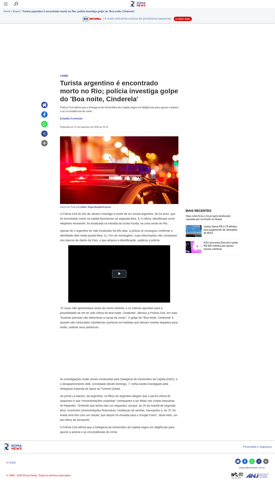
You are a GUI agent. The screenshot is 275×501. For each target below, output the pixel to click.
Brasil (16, 11)
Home (7, 11)
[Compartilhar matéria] (44, 133)
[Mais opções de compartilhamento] (44, 143)
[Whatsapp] (44, 124)
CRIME (64, 76)
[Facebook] (44, 114)
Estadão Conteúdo (71, 118)
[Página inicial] (44, 105)
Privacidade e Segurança (257, 446)
